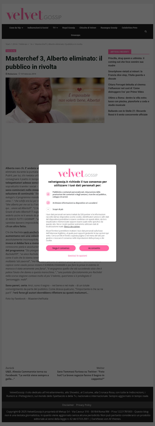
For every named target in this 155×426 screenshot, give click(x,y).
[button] (77, 209)
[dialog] (77, 213)
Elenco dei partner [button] (72, 226)
